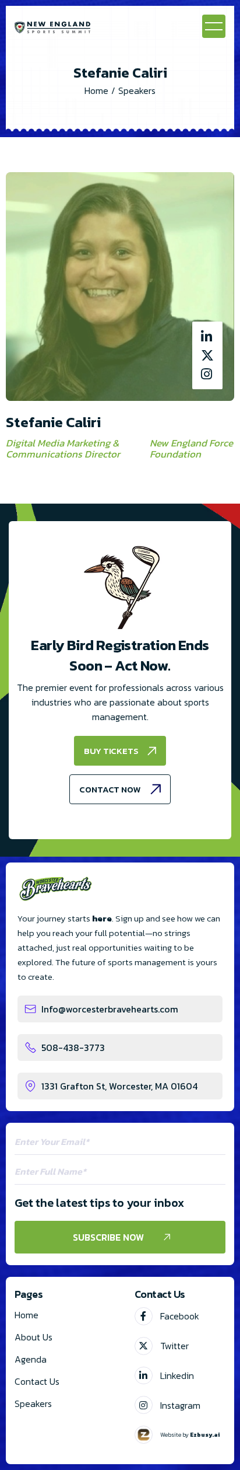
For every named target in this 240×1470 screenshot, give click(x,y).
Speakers (137, 90)
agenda (31, 1359)
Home (96, 90)
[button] (213, 26)
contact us (37, 1381)
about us (33, 1337)
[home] (52, 26)
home (26, 1315)
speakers (33, 1403)
